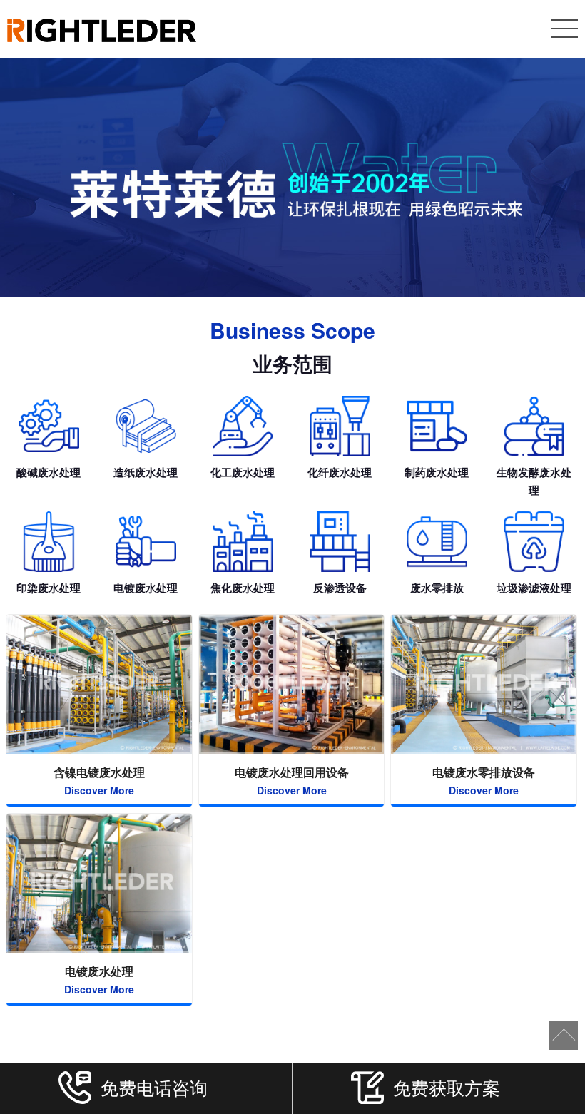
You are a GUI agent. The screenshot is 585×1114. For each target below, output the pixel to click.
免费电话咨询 (154, 1087)
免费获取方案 (446, 1087)
